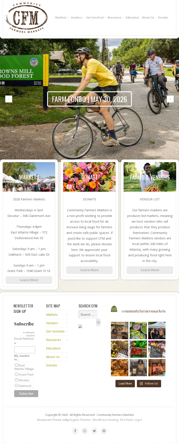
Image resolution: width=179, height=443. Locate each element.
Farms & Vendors (150, 177)
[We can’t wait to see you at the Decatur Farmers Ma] (156, 349)
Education (132, 17)
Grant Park (26, 374)
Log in (138, 420)
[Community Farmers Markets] (32, 17)
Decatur (24, 380)
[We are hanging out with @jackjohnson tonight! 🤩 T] (156, 330)
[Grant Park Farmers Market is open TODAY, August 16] (138, 367)
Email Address (24, 341)
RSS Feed (126, 420)
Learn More (29, 280)
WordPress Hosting (105, 420)
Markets (61, 17)
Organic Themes (80, 420)
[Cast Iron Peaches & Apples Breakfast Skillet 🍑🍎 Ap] (119, 367)
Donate (163, 17)
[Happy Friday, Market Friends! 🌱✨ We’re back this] (119, 349)
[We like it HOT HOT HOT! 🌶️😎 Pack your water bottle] (138, 349)
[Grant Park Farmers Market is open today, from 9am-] (119, 330)
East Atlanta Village (24, 367)
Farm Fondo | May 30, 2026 (89, 99)
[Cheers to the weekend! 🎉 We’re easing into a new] (156, 367)
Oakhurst (25, 386)
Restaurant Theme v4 (51, 420)
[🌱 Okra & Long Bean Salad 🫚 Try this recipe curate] (138, 330)
